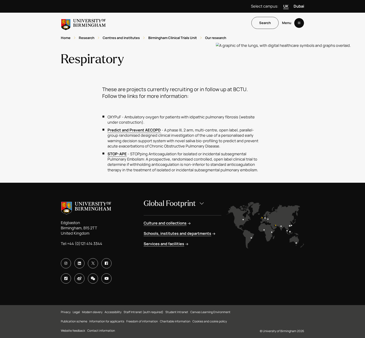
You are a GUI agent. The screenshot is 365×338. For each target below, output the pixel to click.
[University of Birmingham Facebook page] (106, 263)
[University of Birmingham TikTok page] (66, 278)
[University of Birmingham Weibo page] (79, 278)
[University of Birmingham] (83, 23)
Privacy (66, 312)
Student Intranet (176, 312)
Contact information (101, 331)
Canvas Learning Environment (210, 312)
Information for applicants (106, 321)
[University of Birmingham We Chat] (93, 278)
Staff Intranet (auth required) (143, 312)
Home (66, 37)
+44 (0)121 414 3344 (84, 243)
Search (265, 23)
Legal (76, 312)
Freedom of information (142, 321)
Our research (215, 37)
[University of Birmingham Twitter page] (93, 263)
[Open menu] (299, 23)
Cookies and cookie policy (209, 321)
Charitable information (175, 321)
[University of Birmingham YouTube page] (106, 278)
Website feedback (73, 331)
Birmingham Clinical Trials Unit (172, 37)
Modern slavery (92, 312)
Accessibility (113, 312)
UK (286, 6)
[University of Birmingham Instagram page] (66, 263)
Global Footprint (170, 203)
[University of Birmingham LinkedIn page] (79, 263)
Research (86, 37)
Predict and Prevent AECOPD (134, 129)
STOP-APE (117, 153)
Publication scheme (74, 321)
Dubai (299, 6)
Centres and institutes (121, 37)
